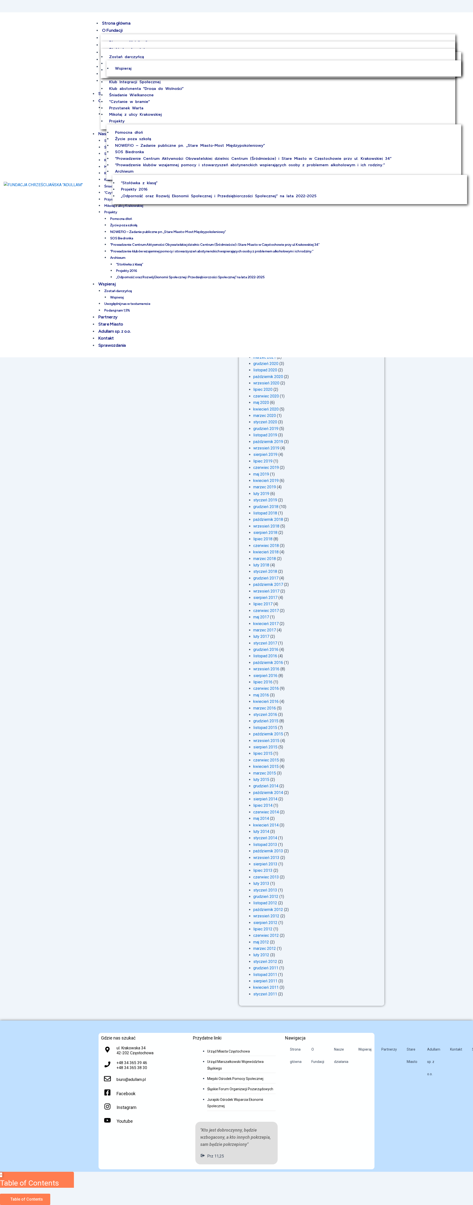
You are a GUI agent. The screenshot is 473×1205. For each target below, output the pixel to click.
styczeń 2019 (265, 500)
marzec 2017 (264, 630)
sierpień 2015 (265, 747)
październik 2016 (268, 662)
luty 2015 (261, 779)
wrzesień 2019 (266, 448)
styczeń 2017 (265, 643)
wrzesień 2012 (266, 916)
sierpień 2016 (265, 675)
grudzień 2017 (265, 578)
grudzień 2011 (265, 968)
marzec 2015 (264, 773)
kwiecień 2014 (266, 825)
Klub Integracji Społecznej (135, 82)
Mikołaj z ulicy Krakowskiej (135, 114)
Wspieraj (123, 68)
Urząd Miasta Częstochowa (228, 1051)
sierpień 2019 (265, 454)
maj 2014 (261, 818)
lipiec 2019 (262, 461)
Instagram (126, 1107)
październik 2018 (268, 519)
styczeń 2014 (265, 838)
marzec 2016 (264, 708)
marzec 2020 (264, 415)
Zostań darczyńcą (126, 56)
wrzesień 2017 (266, 591)
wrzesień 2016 (266, 669)
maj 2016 (261, 695)
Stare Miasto (412, 1055)
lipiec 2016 (262, 682)
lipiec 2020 (262, 389)
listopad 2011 (265, 974)
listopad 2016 (265, 656)
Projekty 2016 (134, 189)
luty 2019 (261, 493)
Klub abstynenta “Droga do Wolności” (146, 88)
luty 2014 (261, 831)
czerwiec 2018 (266, 545)
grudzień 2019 (265, 428)
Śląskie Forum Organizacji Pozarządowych (240, 1089)
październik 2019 (268, 441)
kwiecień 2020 (266, 409)
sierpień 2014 (265, 799)
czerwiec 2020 (266, 396)
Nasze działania (341, 1055)
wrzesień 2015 (266, 740)
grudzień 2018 (265, 506)
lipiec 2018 (262, 539)
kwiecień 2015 (266, 766)
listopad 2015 (265, 727)
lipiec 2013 (262, 870)
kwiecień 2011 (266, 987)
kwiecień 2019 (266, 480)
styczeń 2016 (265, 714)
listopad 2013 (265, 844)
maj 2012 (261, 942)
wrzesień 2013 (266, 857)
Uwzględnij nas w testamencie (127, 304)
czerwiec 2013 (266, 877)
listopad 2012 (265, 903)
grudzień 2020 (265, 363)
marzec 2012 (264, 948)
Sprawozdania (112, 345)
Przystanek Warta (126, 108)
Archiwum (124, 171)
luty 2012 (261, 955)
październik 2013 (268, 851)
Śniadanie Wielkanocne (131, 95)
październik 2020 (268, 376)
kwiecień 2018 (266, 552)
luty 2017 (261, 636)
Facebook (126, 1093)
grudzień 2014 (265, 786)
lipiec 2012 (262, 929)
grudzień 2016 (265, 649)
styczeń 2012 (265, 961)
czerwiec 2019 (266, 467)
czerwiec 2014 (266, 812)
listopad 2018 (265, 513)
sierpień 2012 (265, 922)
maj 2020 (261, 402)
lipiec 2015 (262, 753)
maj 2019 (261, 474)
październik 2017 (268, 584)
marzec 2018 (264, 558)
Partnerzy (389, 1049)
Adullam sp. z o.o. (433, 1061)
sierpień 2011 (265, 981)
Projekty (117, 121)
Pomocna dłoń (129, 132)
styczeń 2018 (265, 571)
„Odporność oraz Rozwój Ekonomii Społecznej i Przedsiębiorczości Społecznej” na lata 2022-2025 (218, 196)
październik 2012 (268, 909)
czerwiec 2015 (266, 760)
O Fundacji (112, 30)
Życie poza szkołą (133, 138)
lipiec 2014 (262, 805)
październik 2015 (268, 734)
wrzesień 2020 (266, 383)
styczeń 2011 (265, 994)
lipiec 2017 (262, 604)
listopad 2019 (265, 435)
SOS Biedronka (129, 151)
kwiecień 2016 (266, 701)
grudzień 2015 (265, 721)
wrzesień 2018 (266, 526)
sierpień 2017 (265, 597)
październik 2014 (268, 792)
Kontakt (456, 1049)
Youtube (125, 1121)
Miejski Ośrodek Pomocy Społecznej (235, 1079)
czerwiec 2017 (266, 610)
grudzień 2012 (265, 896)
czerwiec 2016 (266, 688)
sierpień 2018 (265, 532)
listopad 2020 (265, 370)
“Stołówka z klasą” (139, 183)
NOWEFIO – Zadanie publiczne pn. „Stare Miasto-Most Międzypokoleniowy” (190, 145)
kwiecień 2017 (266, 623)
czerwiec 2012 (266, 935)
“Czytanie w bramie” (129, 101)
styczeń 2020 (265, 422)
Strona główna (116, 23)
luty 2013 (261, 883)
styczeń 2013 (265, 890)
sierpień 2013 (265, 864)
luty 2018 (261, 565)
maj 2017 (261, 617)
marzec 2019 (264, 487)
